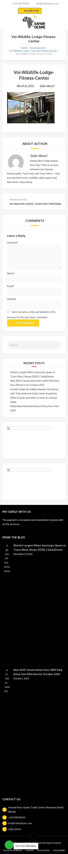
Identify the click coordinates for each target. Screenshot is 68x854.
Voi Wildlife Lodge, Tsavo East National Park (33, 50)
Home (24, 47)
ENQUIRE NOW (31, 10)
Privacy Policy (43, 850)
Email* (10, 286)
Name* (11, 273)
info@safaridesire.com (20, 823)
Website (11, 299)
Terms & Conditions (12, 850)
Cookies (30, 850)
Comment (12, 242)
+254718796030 (16, 817)
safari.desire (14, 829)
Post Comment (24, 322)
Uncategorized (37, 47)
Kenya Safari (59, 850)
